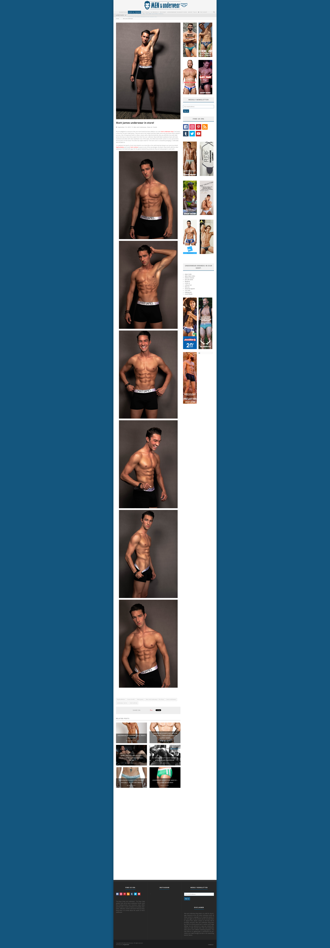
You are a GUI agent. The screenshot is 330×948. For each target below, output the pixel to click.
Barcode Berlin (189, 279)
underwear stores (122, 703)
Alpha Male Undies (190, 276)
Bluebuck (187, 281)
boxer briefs (131, 699)
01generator (126, 944)
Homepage (123, 12)
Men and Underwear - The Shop (155, 699)
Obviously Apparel (190, 288)
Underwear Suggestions (177, 12)
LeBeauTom (188, 285)
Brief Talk (192, 12)
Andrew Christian (189, 278)
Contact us (210, 944)
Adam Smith (188, 274)
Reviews (163, 12)
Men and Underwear (140, 127)
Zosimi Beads (188, 294)
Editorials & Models (150, 12)
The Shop (203, 12)
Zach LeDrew (134, 147)
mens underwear (171, 699)
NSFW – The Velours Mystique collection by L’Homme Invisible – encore (131, 758)
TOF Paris (187, 290)
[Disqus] (148, 813)
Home (117, 18)
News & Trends (134, 12)
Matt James (140, 699)
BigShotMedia (120, 147)
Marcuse (187, 287)
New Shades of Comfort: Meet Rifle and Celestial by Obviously (146, 15)
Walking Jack (188, 292)
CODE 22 (187, 283)
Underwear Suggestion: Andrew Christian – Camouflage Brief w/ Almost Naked (165, 735)
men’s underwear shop (167, 131)
